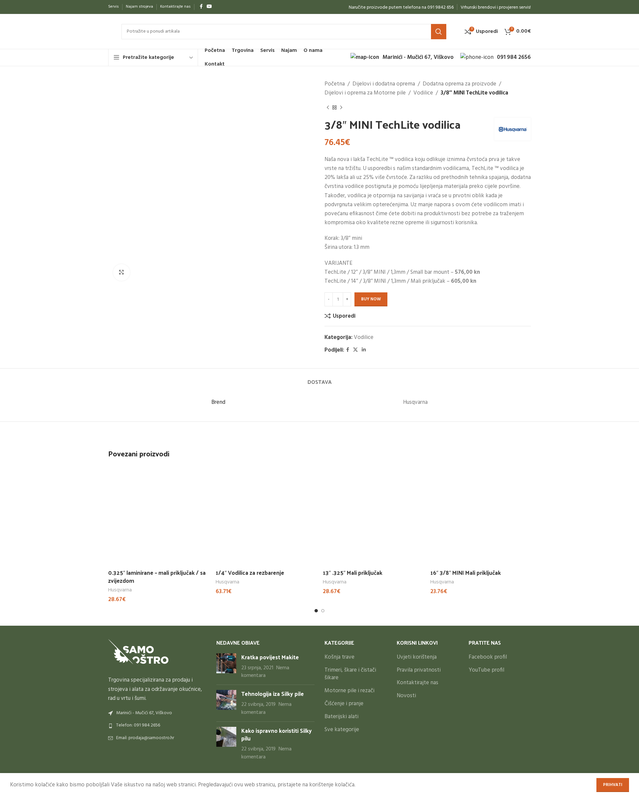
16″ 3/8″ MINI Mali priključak (465, 572)
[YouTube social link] (209, 7)
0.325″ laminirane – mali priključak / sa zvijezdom (157, 576)
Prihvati (612, 784)
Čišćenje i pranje (343, 704)
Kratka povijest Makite (270, 657)
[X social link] (355, 350)
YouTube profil (486, 670)
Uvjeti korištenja (417, 657)
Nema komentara (265, 672)
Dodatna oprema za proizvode (459, 84)
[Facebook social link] (201, 7)
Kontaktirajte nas (417, 683)
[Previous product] (327, 107)
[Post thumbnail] (226, 666)
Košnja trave (339, 657)
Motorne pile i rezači (349, 691)
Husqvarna (120, 590)
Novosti (406, 696)
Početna (334, 84)
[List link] (157, 725)
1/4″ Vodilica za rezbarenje (250, 572)
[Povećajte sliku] (121, 272)
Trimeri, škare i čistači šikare (350, 674)
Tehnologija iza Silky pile (272, 694)
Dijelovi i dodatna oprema (383, 84)
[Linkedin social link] (364, 350)
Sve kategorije (341, 730)
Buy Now (371, 299)
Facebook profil (488, 657)
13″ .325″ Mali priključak (352, 572)
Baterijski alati (341, 717)
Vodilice (423, 92)
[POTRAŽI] (438, 31)
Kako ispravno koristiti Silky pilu (276, 734)
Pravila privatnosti (419, 670)
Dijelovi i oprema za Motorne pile (365, 92)
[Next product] (341, 107)
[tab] (319, 378)
